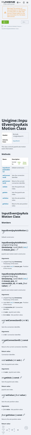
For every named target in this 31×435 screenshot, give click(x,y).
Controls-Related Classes (14, 26)
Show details (25, 163)
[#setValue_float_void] (3, 397)
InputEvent (16, 141)
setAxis (5, 187)
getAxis (5, 192)
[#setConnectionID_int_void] (3, 323)
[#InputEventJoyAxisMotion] (3, 233)
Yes (9, 430)
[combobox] (18, 2)
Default (19, 163)
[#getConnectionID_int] (3, 342)
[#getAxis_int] (21, 377)
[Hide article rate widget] (18, 430)
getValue (5, 204)
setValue (5, 198)
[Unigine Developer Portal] (8, 3)
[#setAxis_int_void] (24, 360)
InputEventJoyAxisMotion (6, 170)
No (14, 430)
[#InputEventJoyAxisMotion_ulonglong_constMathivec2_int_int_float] (10, 286)
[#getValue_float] (24, 415)
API (5, 26)
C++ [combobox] (24, 22)
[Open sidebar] (5, 22)
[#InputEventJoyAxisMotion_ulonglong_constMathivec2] (17, 249)
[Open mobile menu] (27, 2)
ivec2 (25, 247)
